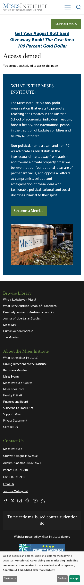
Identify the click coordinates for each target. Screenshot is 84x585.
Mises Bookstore (13, 389)
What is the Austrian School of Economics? (30, 306)
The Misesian (11, 337)
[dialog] (42, 568)
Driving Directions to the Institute (25, 364)
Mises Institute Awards (17, 383)
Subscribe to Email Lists (18, 408)
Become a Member (29, 211)
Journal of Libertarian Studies (22, 318)
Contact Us (10, 427)
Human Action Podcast (18, 331)
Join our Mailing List (15, 491)
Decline (62, 578)
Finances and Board (15, 401)
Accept (74, 578)
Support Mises (66, 24)
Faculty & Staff (12, 395)
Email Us (8, 484)
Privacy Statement (15, 420)
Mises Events (11, 376)
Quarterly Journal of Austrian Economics (28, 312)
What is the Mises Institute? (20, 358)
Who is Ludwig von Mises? (19, 299)
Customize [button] (10, 578)
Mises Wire (9, 325)
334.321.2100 (21, 470)
